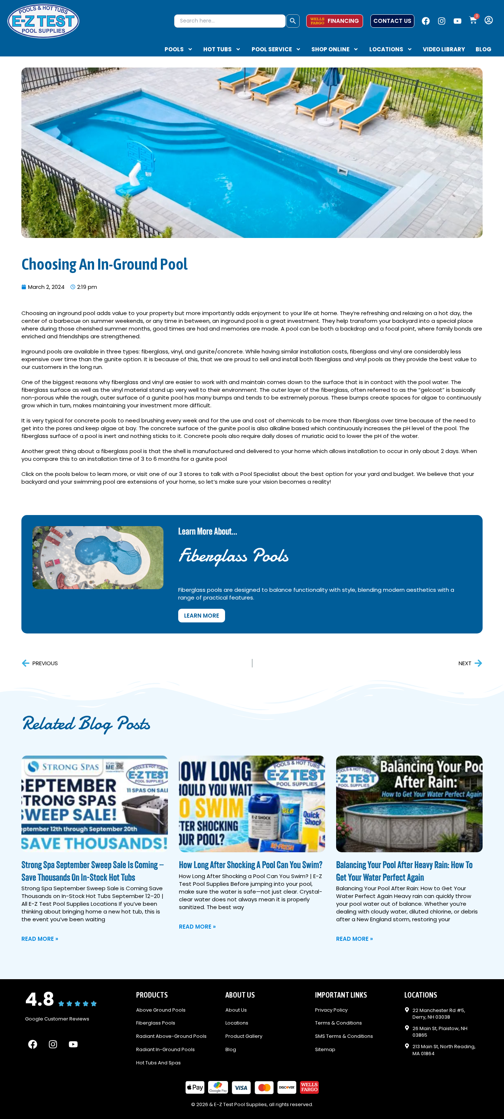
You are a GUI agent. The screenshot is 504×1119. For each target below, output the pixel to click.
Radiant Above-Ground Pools (171, 1036)
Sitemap (325, 1050)
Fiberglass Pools (155, 1023)
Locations (386, 49)
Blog (483, 49)
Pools (174, 49)
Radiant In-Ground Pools (165, 1050)
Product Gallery (243, 1036)
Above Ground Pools (161, 1010)
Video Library (444, 49)
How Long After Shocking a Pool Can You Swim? (250, 866)
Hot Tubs (217, 49)
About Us (236, 1010)
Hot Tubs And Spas (158, 1063)
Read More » (39, 939)
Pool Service (272, 49)
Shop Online (330, 49)
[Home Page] (43, 21)
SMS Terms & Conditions (344, 1036)
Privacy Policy (331, 1010)
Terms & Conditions (338, 1023)
